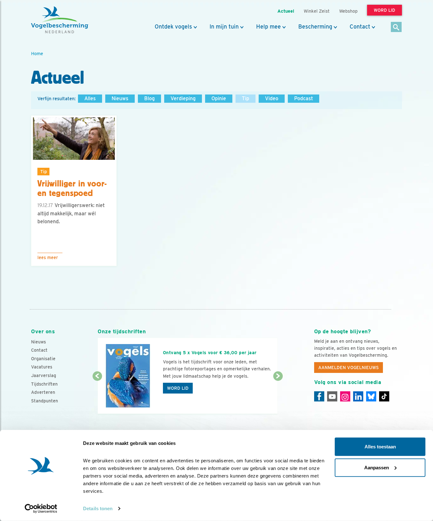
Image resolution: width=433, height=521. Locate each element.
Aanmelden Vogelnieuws (348, 367)
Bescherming (315, 26)
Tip (245, 98)
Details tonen (98, 508)
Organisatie (43, 358)
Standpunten (44, 400)
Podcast (303, 98)
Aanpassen (376, 467)
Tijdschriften (44, 384)
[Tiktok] (384, 396)
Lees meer (47, 257)
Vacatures (41, 366)
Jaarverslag (43, 375)
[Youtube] (332, 396)
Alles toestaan (380, 446)
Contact (360, 26)
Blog (149, 98)
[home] (59, 20)
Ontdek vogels (173, 26)
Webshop (348, 11)
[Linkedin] (358, 396)
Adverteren (43, 392)
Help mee (268, 26)
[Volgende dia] (277, 395)
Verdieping (183, 98)
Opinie (218, 98)
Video (271, 98)
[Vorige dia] (97, 395)
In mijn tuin (224, 26)
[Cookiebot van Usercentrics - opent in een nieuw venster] (41, 508)
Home (37, 53)
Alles (90, 98)
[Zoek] (396, 27)
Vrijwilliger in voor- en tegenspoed (72, 188)
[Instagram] (345, 396)
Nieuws (120, 98)
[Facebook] (319, 396)
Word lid (178, 388)
